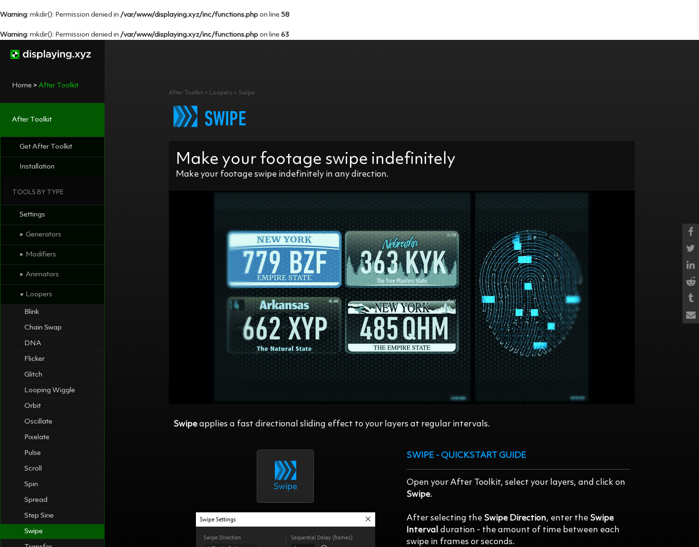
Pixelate (36, 437)
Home (22, 85)
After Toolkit (32, 119)
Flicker (34, 359)
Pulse (32, 453)
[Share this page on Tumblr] (690, 298)
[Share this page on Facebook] (690, 232)
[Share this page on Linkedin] (690, 265)
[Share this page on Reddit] (690, 282)
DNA (32, 343)
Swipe (33, 531)
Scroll (33, 468)
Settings (32, 214)
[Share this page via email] (690, 315)
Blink (31, 312)
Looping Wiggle (49, 390)
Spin (31, 484)
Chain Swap (43, 327)
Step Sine (39, 515)
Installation (37, 166)
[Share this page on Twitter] (690, 248)
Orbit (32, 406)
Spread (36, 500)
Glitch (33, 374)
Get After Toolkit (45, 147)
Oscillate (38, 421)
